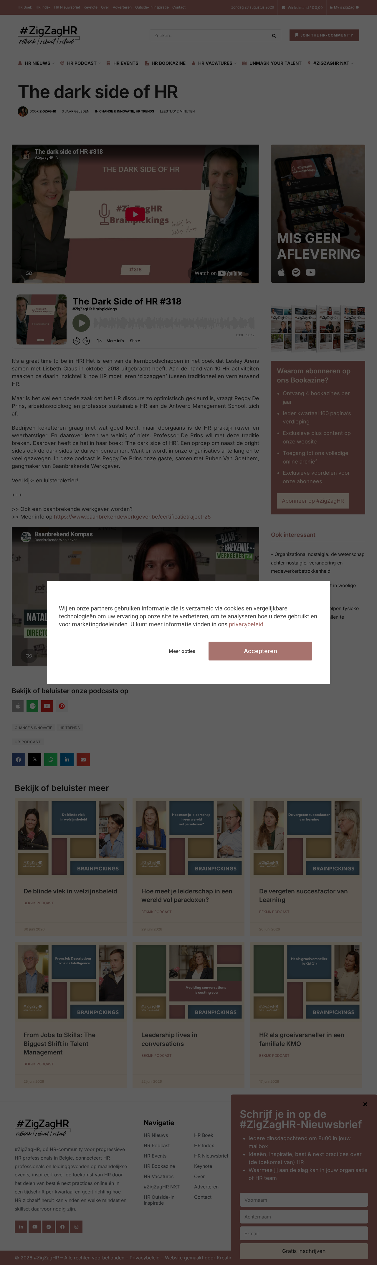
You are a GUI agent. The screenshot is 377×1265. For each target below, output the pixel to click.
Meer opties (182, 651)
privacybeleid (246, 624)
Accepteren (260, 651)
